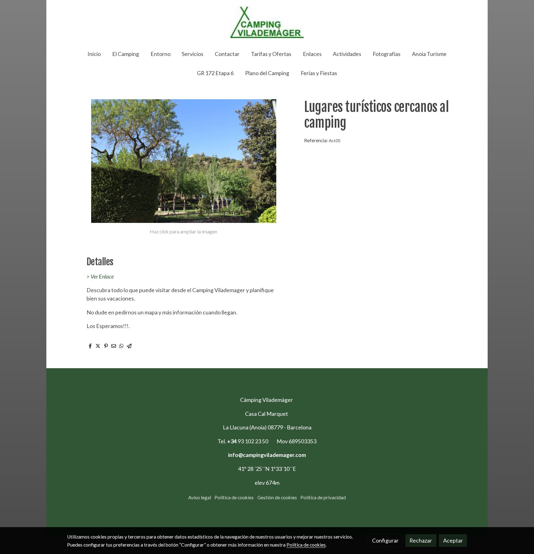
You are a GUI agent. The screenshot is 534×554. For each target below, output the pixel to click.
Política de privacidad (323, 497)
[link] (267, 22)
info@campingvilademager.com (267, 454)
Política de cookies (234, 497)
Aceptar (453, 540)
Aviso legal (199, 497)
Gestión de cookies (277, 497)
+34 (232, 441)
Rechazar (420, 540)
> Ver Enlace (100, 276)
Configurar (385, 540)
